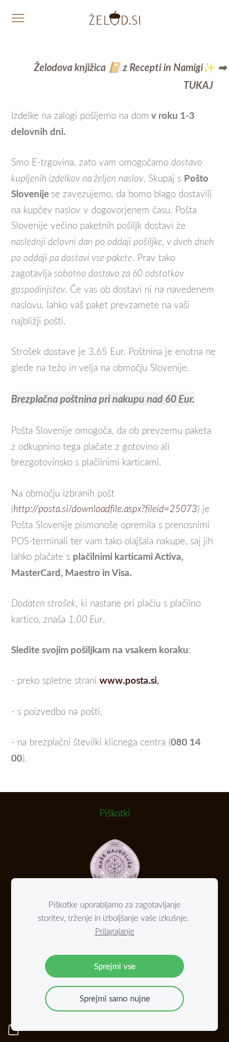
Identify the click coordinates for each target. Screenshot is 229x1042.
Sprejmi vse (115, 965)
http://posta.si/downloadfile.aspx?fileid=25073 (105, 508)
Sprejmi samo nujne (114, 998)
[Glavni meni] (18, 18)
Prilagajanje (115, 930)
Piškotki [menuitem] (114, 812)
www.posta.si (128, 680)
